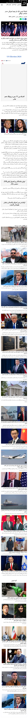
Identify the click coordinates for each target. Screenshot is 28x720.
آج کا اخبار (14, 5)
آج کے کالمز (8, 5)
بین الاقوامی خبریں (19, 17)
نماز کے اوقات (11, 1)
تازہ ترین (19, 5)
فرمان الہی (17, 1)
